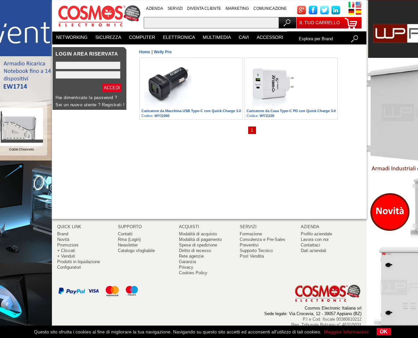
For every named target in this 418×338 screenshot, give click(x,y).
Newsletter (128, 245)
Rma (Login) (129, 239)
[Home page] (98, 29)
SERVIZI (175, 8)
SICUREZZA (108, 37)
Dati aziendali (313, 250)
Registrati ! (113, 104)
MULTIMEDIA (217, 37)
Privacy (186, 267)
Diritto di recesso (195, 250)
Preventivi (249, 245)
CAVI (244, 37)
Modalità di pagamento (200, 239)
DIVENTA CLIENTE (204, 8)
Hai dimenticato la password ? (86, 97)
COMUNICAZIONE (270, 8)
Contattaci (310, 245)
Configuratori (69, 267)
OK (384, 331)
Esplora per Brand (316, 38)
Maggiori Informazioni (346, 331)
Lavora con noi (315, 239)
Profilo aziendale (316, 233)
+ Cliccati (66, 250)
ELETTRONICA (179, 37)
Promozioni (67, 245)
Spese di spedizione (198, 245)
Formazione (251, 233)
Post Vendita (252, 256)
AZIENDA (154, 8)
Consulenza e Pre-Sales (262, 239)
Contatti (125, 233)
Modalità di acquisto (198, 233)
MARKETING (237, 8)
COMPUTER (142, 37)
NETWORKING (72, 37)
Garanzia (187, 261)
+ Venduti (66, 256)
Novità (63, 239)
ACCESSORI (270, 37)
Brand (62, 233)
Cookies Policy (193, 272)
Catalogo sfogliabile (136, 250)
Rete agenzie (191, 256)
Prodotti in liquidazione (78, 261)
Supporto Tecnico (256, 250)
